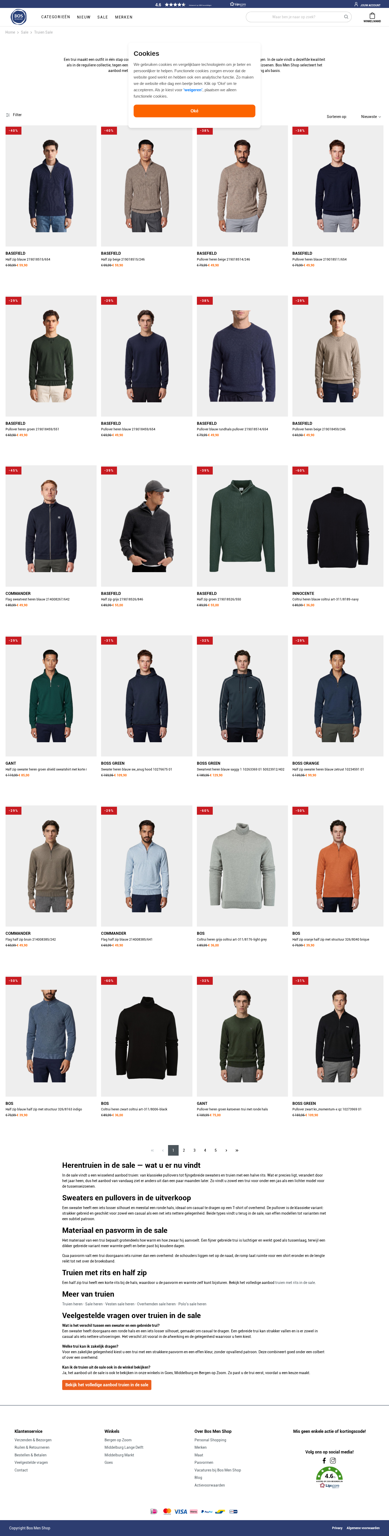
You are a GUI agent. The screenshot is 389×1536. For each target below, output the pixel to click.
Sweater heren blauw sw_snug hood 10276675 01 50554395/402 (136, 770)
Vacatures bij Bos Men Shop (218, 1470)
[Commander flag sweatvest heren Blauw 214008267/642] (51, 525)
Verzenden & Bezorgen (33, 1440)
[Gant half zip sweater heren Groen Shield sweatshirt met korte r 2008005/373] (51, 695)
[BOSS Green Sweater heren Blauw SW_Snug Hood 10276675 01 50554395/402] (146, 695)
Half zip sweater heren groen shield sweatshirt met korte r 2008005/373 (46, 770)
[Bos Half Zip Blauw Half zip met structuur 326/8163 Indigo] (51, 1036)
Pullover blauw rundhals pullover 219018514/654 (232, 429)
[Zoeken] (346, 17)
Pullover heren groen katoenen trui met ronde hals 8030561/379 (232, 1109)
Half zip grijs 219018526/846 (122, 599)
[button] (199, 4)
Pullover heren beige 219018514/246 (223, 259)
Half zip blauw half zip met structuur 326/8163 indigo (44, 1109)
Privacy (337, 1528)
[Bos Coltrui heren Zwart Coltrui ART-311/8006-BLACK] (146, 1036)
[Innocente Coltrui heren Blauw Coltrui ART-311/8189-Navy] (337, 525)
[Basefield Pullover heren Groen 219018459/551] (51, 356)
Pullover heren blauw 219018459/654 (128, 429)
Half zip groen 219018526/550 (219, 599)
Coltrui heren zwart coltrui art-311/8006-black (134, 1109)
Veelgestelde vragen (31, 1462)
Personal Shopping (210, 1440)
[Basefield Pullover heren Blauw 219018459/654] (146, 356)
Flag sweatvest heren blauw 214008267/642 (38, 599)
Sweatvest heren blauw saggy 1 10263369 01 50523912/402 (240, 769)
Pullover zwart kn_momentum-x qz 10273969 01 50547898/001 (327, 1109)
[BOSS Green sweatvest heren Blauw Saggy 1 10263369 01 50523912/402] (242, 695)
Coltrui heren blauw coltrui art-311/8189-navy (325, 599)
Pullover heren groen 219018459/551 (32, 429)
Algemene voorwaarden (363, 1528)
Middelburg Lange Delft (124, 1447)
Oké (194, 110)
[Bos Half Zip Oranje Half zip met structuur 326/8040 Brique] (337, 866)
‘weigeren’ (192, 89)
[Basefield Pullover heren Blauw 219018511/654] (337, 186)
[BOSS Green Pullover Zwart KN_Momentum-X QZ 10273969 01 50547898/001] (337, 1036)
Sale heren (94, 1304)
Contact (21, 1470)
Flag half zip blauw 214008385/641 (127, 939)
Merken (201, 1447)
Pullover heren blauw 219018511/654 (319, 259)
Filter (17, 115)
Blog (198, 1477)
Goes (109, 1462)
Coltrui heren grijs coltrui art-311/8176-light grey (232, 939)
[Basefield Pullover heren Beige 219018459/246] (337, 356)
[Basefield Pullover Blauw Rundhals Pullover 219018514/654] (242, 356)
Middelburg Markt (119, 1455)
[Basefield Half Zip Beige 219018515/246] (146, 186)
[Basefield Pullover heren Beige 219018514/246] (242, 186)
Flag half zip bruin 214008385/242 (31, 939)
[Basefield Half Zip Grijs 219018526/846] (146, 525)
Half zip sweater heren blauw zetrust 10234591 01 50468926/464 (328, 770)
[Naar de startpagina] (18, 17)
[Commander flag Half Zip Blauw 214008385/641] (146, 866)
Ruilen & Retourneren (32, 1447)
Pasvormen (204, 1462)
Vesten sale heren (119, 1304)
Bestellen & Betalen (31, 1455)
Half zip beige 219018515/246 (123, 259)
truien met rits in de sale (295, 1282)
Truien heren (72, 1304)
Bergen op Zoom (118, 1440)
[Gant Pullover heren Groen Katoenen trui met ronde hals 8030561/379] (242, 1036)
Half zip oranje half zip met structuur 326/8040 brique (330, 939)
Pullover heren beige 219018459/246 (319, 429)
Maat (199, 1455)
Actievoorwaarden (210, 1485)
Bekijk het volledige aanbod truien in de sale (106, 1384)
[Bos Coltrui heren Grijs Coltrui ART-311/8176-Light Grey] (242, 866)
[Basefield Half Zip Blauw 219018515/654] (51, 186)
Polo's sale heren (192, 1304)
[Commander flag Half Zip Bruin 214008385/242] (51, 866)
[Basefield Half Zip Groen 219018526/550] (242, 525)
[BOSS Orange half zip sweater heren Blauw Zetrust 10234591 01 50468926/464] (337, 695)
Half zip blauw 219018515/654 (28, 259)
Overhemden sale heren (156, 1304)
